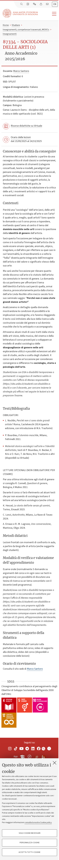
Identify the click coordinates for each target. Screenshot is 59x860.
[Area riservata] (41, 4)
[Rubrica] (28, 4)
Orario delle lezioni (21, 137)
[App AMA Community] (43, 756)
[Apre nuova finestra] (10, 748)
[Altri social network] (49, 748)
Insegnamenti (10, 33)
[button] (48, 13)
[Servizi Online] (34, 4)
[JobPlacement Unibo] (37, 756)
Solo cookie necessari (29, 833)
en (54, 4)
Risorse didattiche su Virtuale (26, 126)
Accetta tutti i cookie (29, 852)
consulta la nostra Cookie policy (38, 822)
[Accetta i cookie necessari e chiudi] (54, 762)
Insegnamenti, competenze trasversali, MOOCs (26, 29)
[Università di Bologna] (20, 13)
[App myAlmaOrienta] (29, 756)
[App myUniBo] (23, 756)
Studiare (16, 25)
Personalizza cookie (30, 842)
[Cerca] (22, 4)
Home (6, 25)
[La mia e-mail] (47, 4)
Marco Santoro (21, 71)
